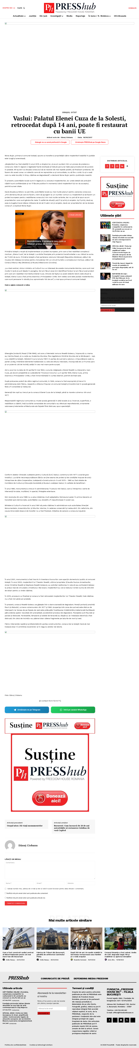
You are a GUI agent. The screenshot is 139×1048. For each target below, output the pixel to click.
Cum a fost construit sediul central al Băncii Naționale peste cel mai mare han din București (18, 954)
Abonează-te (106, 310)
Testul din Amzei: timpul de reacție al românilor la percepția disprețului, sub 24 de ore (122, 266)
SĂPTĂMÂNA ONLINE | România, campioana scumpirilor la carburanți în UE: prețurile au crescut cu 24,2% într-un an (122, 227)
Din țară (5, 1023)
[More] (127, 166)
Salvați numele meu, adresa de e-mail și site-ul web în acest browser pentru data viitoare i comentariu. (45, 888)
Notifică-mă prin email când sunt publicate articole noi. (26, 898)
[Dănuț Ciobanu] (10, 845)
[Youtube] (132, 1020)
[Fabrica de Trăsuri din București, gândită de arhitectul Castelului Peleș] (52, 938)
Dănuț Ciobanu (67, 137)
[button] (21, 8)
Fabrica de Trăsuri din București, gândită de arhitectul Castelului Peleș (51, 954)
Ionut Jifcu (111, 960)
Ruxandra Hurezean (80, 960)
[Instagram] (115, 1020)
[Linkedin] (122, 166)
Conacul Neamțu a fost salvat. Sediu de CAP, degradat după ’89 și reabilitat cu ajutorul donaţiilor (120, 954)
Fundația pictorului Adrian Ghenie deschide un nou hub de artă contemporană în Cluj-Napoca (122, 238)
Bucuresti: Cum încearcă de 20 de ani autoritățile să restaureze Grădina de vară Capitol (72, 828)
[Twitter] (112, 166)
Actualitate (7, 1000)
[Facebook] (107, 166)
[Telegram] (121, 1020)
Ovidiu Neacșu (10, 960)
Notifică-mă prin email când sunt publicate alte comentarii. (27, 893)
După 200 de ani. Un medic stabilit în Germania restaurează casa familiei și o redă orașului (86, 954)
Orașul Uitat (69, 112)
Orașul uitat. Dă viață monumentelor (24, 826)
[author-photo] (4, 959)
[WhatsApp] (117, 166)
